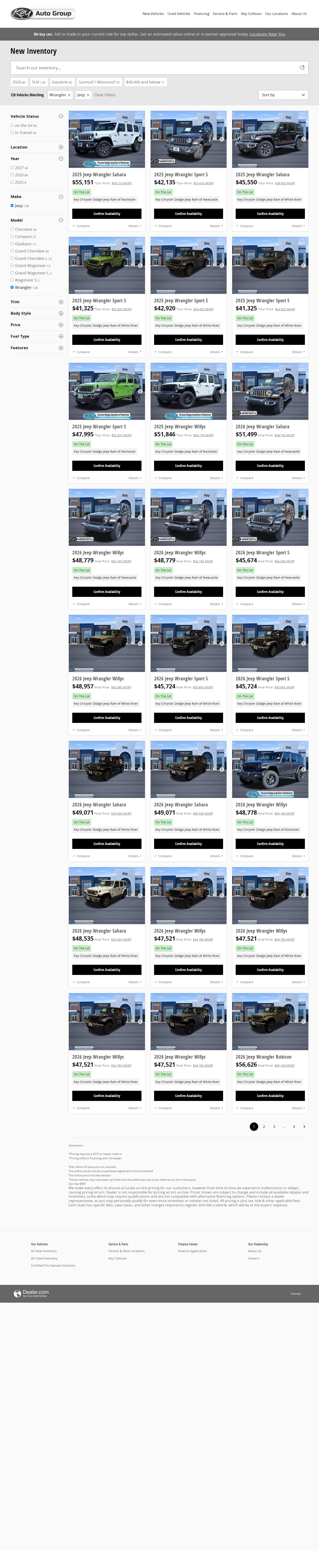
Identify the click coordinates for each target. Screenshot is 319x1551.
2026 (18, 82)
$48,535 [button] (101, 938)
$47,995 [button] (102, 434)
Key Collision (251, 13)
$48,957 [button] (101, 686)
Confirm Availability (107, 213)
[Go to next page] (304, 1126)
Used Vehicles (179, 13)
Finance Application (192, 1251)
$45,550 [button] (265, 182)
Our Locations (276, 13)
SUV (38, 82)
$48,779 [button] (101, 560)
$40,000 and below (145, 82)
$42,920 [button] (184, 308)
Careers (253, 1258)
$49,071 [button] (101, 812)
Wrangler (57, 94)
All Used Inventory (44, 1258)
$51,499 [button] (265, 434)
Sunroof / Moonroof (99, 82)
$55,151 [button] (102, 182)
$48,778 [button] (265, 812)
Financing (201, 13)
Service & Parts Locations (127, 1251)
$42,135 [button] (184, 182)
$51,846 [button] (184, 434)
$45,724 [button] (183, 686)
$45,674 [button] (265, 560)
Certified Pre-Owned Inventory (53, 1265)
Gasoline (62, 82)
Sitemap (296, 1294)
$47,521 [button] (183, 938)
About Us (299, 13)
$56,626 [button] (265, 1064)
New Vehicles (153, 13)
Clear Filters (105, 94)
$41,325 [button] (102, 308)
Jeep (81, 94)
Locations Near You (267, 34)
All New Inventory (44, 1251)
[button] (106, 196)
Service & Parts (225, 13)
